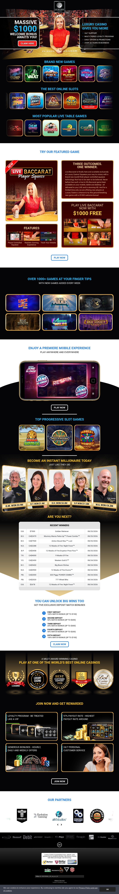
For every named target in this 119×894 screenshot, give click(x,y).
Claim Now (59, 644)
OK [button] (107, 889)
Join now (59, 781)
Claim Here (27, 43)
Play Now (59, 257)
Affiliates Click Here (59, 880)
